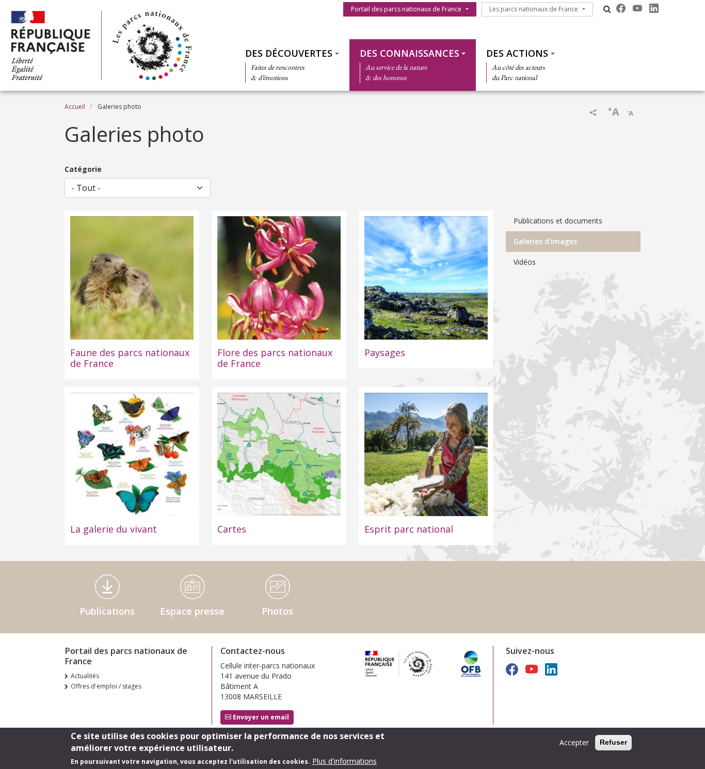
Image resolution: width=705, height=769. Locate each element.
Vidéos (525, 262)
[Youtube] (637, 8)
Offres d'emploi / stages (106, 686)
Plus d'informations (344, 761)
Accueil (75, 106)
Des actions (517, 53)
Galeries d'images (545, 241)
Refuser (613, 742)
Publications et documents (558, 221)
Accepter (574, 742)
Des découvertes (288, 53)
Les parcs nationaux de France (533, 9)
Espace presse (192, 611)
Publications (107, 611)
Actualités (85, 675)
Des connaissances (409, 53)
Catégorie (83, 169)
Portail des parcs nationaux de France (406, 9)
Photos (277, 611)
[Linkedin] (654, 8)
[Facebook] (621, 8)
